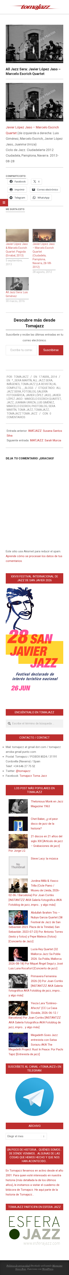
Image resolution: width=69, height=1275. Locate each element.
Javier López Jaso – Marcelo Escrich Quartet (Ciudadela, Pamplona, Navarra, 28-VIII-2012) (44, 255)
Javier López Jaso (38, 395)
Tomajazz (41, 409)
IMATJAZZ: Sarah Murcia (45, 440)
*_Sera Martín (22, 380)
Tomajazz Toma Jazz (22, 413)
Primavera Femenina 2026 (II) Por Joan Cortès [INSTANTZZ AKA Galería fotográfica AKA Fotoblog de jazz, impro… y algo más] (36, 986)
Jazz (10, 402)
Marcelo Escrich (18, 406)
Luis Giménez (45, 402)
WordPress (47, 1269)
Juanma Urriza (25, 402)
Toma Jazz (25, 409)
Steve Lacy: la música (44, 858)
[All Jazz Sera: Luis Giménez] (17, 283)
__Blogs (27, 387)
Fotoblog (29, 391)
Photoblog (39, 406)
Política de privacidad (18, 1265)
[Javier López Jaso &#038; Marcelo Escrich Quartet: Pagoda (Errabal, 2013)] (17, 235)
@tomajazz (23, 771)
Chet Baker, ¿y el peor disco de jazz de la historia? (44, 823)
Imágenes (13, 384)
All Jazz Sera (43, 380)
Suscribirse (51, 350)
